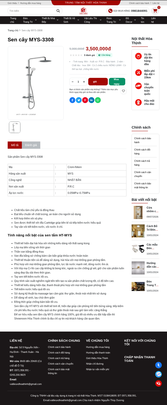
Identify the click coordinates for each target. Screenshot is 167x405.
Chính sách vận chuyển (142, 174)
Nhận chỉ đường (94, 363)
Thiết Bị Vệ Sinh (69, 20)
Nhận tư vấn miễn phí (97, 369)
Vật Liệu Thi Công (90, 20)
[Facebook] (158, 365)
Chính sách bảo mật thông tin (142, 185)
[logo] (83, 11)
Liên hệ (155, 3)
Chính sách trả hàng (142, 162)
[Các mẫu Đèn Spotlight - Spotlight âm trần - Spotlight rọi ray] (138, 249)
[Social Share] (72, 100)
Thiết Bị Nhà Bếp (48, 20)
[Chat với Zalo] (158, 374)
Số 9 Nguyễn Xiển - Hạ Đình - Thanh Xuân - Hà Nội (25, 352)
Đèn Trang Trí (28, 20)
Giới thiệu (12, 3)
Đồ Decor (129, 20)
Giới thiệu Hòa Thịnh (97, 358)
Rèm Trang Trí (111, 20)
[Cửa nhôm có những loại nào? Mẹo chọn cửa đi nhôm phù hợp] (138, 212)
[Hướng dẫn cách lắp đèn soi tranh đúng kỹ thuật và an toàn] (138, 267)
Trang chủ (13, 20)
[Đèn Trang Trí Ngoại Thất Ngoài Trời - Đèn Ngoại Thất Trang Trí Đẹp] (138, 286)
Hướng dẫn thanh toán (98, 352)
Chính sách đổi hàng (142, 151)
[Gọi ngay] (158, 383)
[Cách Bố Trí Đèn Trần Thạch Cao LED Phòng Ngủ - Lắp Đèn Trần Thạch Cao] (138, 231)
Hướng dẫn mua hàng (30, 3)
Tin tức (142, 20)
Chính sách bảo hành (139, 3)
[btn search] (58, 10)
